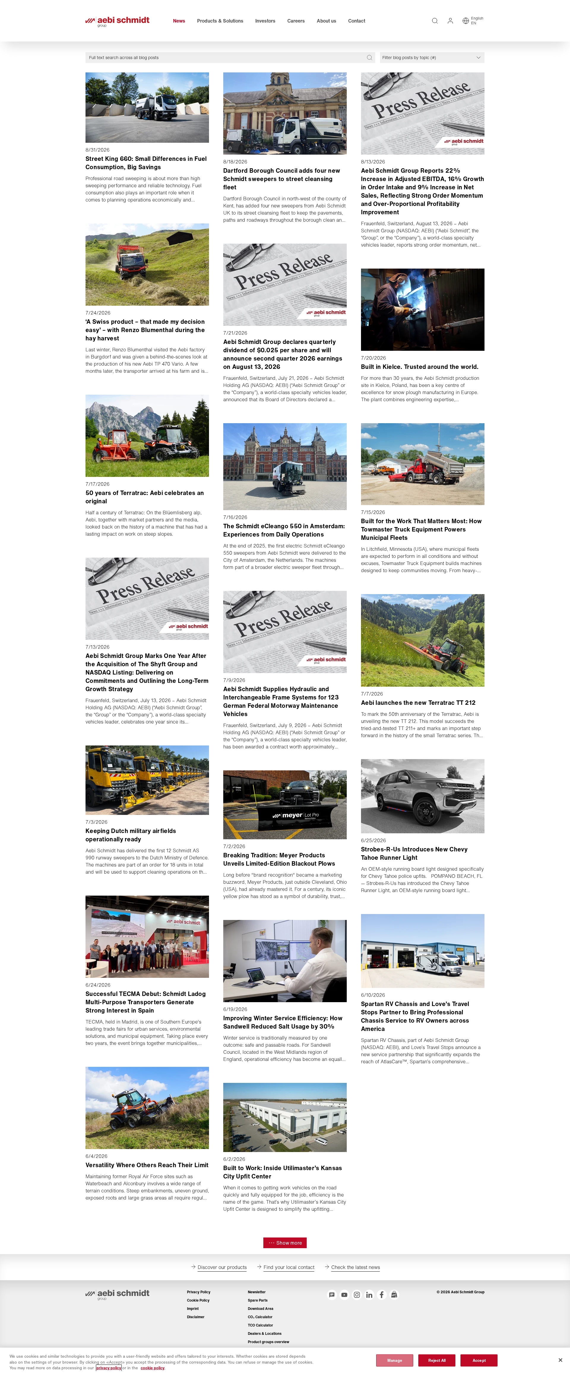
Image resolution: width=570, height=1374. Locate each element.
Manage (394, 1360)
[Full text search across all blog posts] (369, 57)
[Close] (560, 1360)
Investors (265, 20)
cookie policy (152, 1368)
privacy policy (108, 1368)
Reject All (437, 1360)
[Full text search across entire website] (435, 20)
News (179, 20)
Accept (479, 1360)
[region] (285, 1361)
